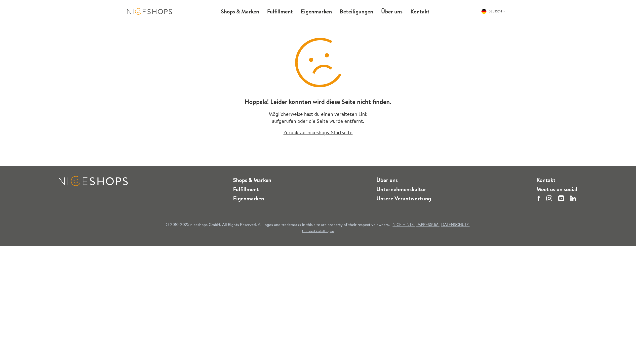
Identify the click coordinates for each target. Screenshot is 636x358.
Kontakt (546, 180)
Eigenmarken (248, 198)
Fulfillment (246, 189)
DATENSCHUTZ (455, 224)
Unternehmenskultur (401, 189)
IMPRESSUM (427, 224)
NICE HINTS (403, 224)
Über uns (387, 180)
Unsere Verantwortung (403, 198)
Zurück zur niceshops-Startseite (318, 132)
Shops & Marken (252, 180)
